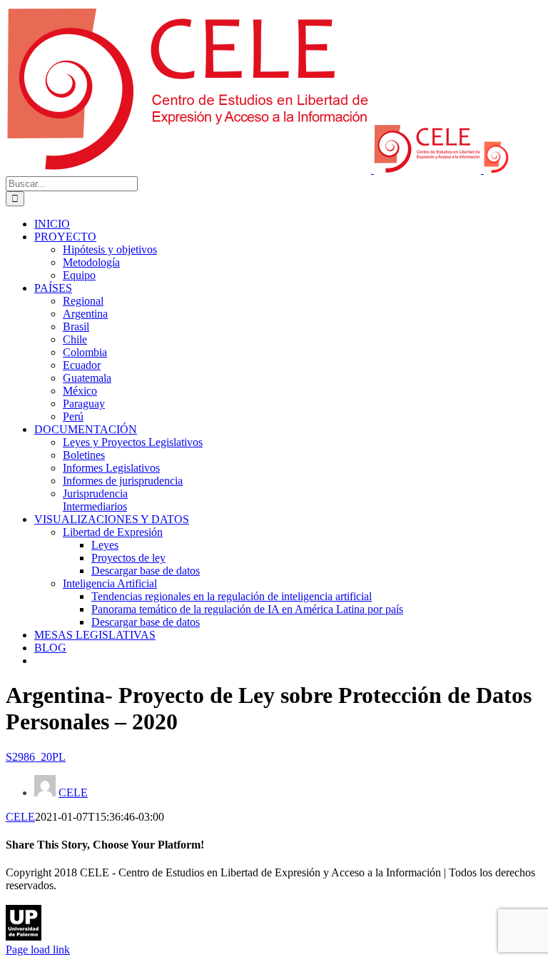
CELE (73, 792)
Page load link (38, 949)
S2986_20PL (36, 757)
